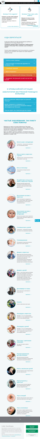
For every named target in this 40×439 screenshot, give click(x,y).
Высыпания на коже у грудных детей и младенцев (23, 212)
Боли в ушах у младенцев (25, 142)
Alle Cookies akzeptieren (32, 427)
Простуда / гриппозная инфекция (24, 341)
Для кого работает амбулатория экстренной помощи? (18, 100)
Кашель (19, 302)
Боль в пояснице (22, 168)
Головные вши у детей (24, 227)
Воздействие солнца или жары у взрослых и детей (25, 180)
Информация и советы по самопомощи (33, 26)
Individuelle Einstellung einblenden (32, 435)
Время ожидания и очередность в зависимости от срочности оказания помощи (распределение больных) (18, 105)
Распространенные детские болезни (23, 354)
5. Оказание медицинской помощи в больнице (18, 75)
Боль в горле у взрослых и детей (24, 155)
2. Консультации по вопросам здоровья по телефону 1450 (17, 64)
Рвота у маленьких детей (25, 368)
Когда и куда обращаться (13, 26)
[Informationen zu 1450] (37, 220)
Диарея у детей (22, 270)
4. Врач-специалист (10, 71)
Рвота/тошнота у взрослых (22, 381)
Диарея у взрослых (23, 252)
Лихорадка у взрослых (24, 313)
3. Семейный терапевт (11, 68)
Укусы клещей (21, 395)
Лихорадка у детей (23, 326)
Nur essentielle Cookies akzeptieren (32, 431)
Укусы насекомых (22, 408)
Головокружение (22, 240)
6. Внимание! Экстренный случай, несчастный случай (18, 79)
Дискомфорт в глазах (23, 288)
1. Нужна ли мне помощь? (12, 60)
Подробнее (28, 173)
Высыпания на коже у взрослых (23, 196)
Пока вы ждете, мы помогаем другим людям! (18, 110)
